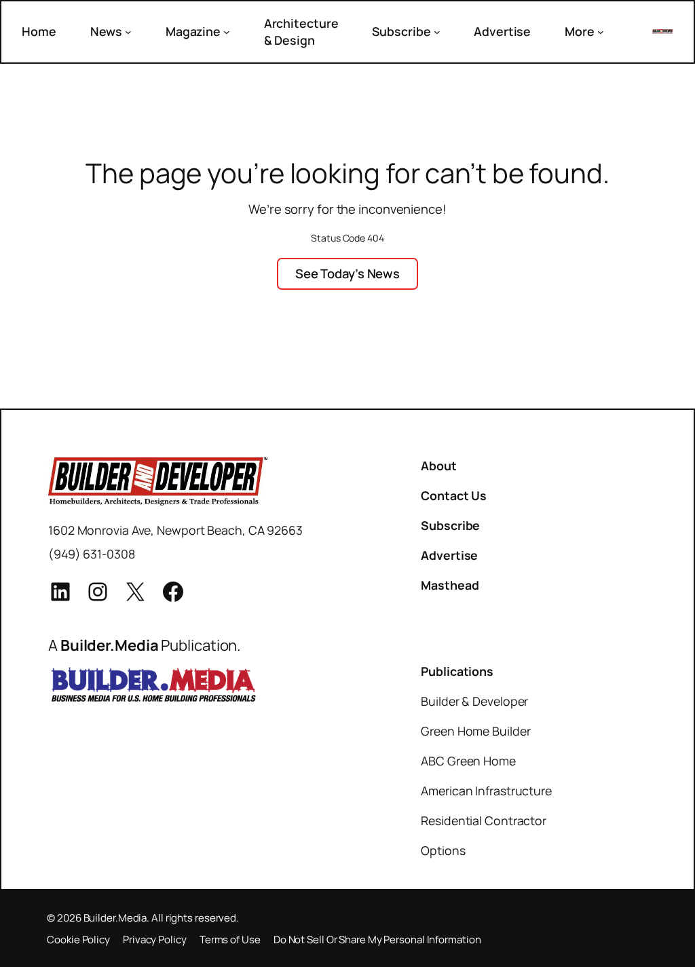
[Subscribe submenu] (437, 32)
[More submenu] (600, 32)
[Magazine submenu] (226, 32)
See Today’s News (347, 273)
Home (39, 31)
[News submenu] (128, 32)
